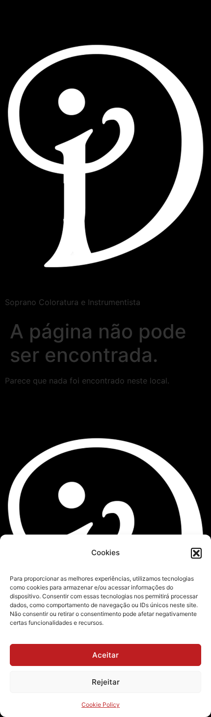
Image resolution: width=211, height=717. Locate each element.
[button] (196, 553)
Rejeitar (106, 682)
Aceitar (105, 655)
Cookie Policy (100, 704)
